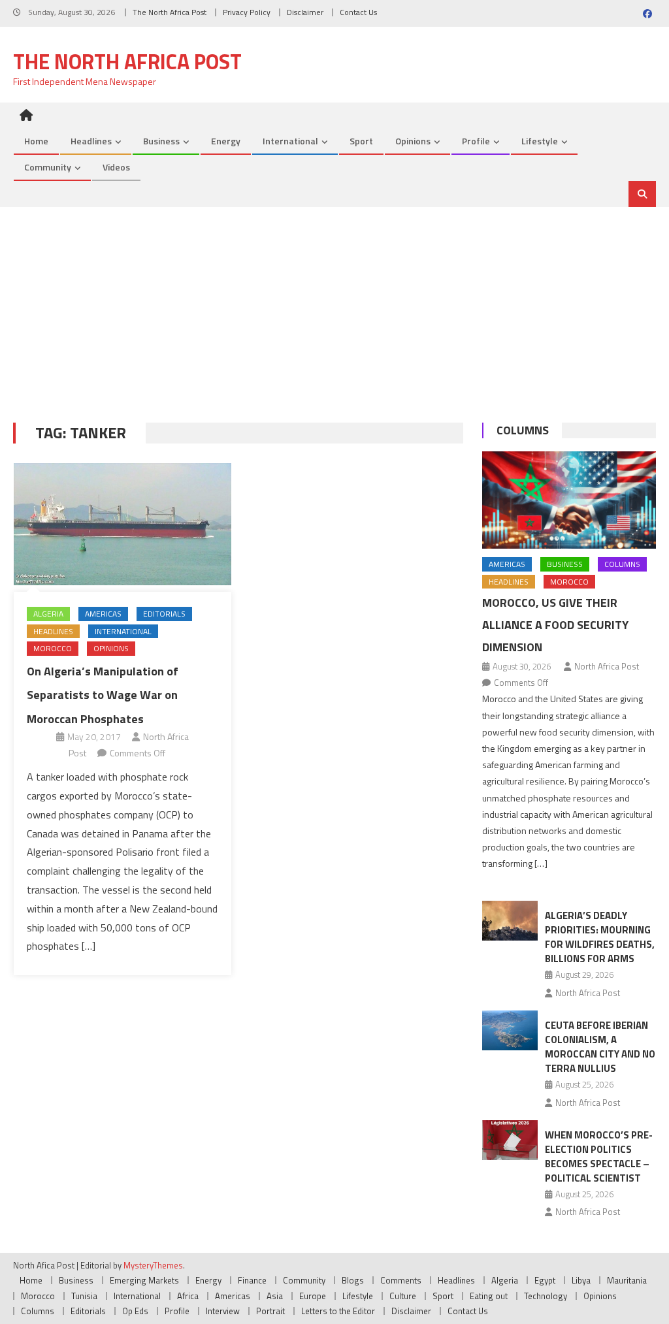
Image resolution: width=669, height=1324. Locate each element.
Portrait (270, 1310)
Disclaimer (305, 12)
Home (36, 141)
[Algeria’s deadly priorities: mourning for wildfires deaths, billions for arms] (510, 921)
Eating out (489, 1295)
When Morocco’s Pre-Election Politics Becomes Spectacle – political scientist (599, 1156)
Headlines (91, 141)
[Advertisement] (334, 305)
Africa (188, 1295)
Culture (402, 1295)
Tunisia (84, 1295)
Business (161, 141)
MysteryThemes (153, 1265)
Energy (225, 141)
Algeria (48, 613)
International (290, 141)
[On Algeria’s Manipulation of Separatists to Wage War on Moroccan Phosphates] (122, 524)
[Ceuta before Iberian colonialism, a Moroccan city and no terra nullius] (510, 1030)
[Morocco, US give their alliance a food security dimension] (568, 500)
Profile (476, 141)
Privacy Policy (246, 12)
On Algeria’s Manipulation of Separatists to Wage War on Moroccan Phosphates (102, 695)
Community (47, 167)
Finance (252, 1280)
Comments (400, 1280)
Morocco (52, 648)
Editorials (164, 613)
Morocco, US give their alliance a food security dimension (555, 625)
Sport (361, 141)
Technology (545, 1295)
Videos (116, 167)
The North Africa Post (169, 12)
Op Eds (135, 1310)
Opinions (413, 141)
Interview (223, 1310)
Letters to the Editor (338, 1310)
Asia (275, 1295)
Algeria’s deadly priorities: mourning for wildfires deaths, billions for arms (600, 937)
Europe (312, 1295)
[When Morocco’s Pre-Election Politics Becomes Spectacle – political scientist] (510, 1140)
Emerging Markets (144, 1280)
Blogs (353, 1280)
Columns (523, 430)
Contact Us (358, 12)
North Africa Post (606, 666)
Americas (103, 613)
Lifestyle (539, 141)
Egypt (544, 1280)
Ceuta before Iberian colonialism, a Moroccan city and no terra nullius (600, 1047)
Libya (581, 1280)
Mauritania (627, 1280)
